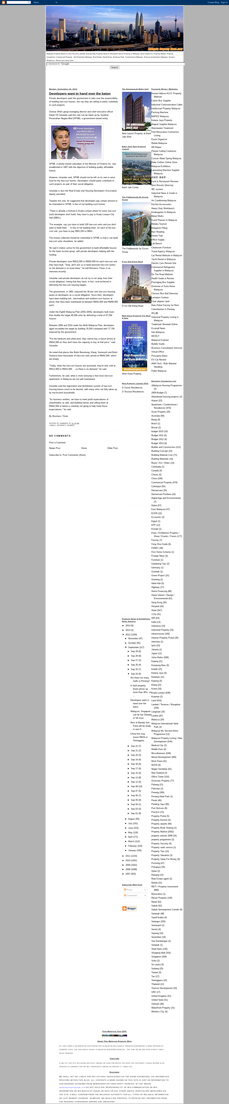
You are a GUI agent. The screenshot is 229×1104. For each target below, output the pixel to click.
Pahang (155, 784)
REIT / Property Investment (164, 886)
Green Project (158, 575)
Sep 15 (134, 773)
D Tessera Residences (133, 391)
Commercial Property (161, 482)
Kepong (155, 681)
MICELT (155, 336)
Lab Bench (156, 243)
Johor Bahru (157, 657)
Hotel (153, 610)
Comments (131, 895)
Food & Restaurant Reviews (165, 181)
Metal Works (157, 216)
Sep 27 (134, 660)
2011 (128, 856)
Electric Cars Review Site (163, 263)
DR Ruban (156, 147)
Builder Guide (157, 344)
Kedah (154, 669)
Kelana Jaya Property (161, 120)
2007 (128, 874)
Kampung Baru (158, 665)
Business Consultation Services (166, 348)
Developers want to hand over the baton (80, 93)
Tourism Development (162, 988)
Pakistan (155, 788)
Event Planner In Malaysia (164, 220)
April (130, 837)
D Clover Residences (132, 387)
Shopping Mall (158, 953)
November (133, 638)
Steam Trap (157, 235)
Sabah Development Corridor (165, 909)
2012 (128, 634)
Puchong (155, 863)
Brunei (154, 427)
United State (157, 1000)
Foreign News (158, 556)
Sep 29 (134, 651)
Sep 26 (134, 665)
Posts (129, 890)
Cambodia (156, 466)
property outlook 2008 (161, 835)
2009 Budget (157, 392)
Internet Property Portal (162, 638)
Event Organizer (159, 139)
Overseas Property (160, 780)
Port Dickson (157, 808)
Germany (155, 567)
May (130, 832)
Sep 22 (134, 746)
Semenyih (156, 925)
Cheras (154, 474)
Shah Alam (156, 949)
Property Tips (157, 851)
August (132, 819)
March (131, 841)
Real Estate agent (160, 878)
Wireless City (157, 1011)
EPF (153, 525)
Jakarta (155, 649)
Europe (154, 529)
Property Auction (159, 820)
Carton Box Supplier (161, 100)
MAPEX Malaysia (160, 116)
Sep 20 (134, 755)
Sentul (154, 929)
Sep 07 (134, 791)
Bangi (154, 419)
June (131, 828)
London (154, 715)
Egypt (154, 521)
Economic (156, 517)
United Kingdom (159, 996)
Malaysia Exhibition (160, 166)
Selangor (155, 921)
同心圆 (154, 313)
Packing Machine (159, 112)
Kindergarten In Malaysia (163, 212)
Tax (153, 976)
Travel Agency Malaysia (163, 251)
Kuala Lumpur (158, 692)
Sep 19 (134, 759)
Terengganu (157, 980)
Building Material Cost (162, 455)
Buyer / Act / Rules (160, 463)
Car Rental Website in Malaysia (166, 255)
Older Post (112, 448)
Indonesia (156, 626)
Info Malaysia (157, 332)
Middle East (157, 749)
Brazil (154, 423)
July (130, 823)
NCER (154, 765)
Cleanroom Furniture (161, 247)
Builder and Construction (163, 447)
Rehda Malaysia (159, 143)
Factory (155, 540)
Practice (155, 812)
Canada (155, 470)
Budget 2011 (157, 435)
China (154, 478)
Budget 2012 (157, 439)
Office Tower (157, 776)
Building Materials (160, 459)
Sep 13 (134, 777)
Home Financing (159, 591)
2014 (128, 625)
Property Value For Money (164, 859)
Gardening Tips (158, 563)
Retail (154, 902)
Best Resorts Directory (162, 185)
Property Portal (158, 816)
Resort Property (159, 898)
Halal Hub (156, 583)
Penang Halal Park (160, 796)
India (153, 622)
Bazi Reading (157, 232)
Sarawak (155, 913)
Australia (155, 416)
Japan (154, 653)
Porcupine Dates (159, 356)
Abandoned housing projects (165, 396)
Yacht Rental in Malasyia (163, 259)
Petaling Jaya (158, 804)
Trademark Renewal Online (164, 324)
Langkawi (155, 711)
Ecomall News (158, 328)
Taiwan (154, 972)
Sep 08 (134, 786)
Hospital (155, 606)
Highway (155, 587)
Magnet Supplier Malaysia (164, 124)
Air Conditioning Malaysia (163, 200)
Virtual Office (157, 352)
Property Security (159, 843)
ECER (154, 513)
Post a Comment (57, 442)
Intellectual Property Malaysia (165, 108)
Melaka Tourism (159, 224)
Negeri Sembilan (159, 769)
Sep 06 (134, 795)
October (132, 643)
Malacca (155, 719)
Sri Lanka (156, 964)
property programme (161, 839)
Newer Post (54, 448)
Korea (154, 688)
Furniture (155, 560)
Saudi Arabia (157, 917)
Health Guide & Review (162, 278)
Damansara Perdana (161, 494)
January (132, 850)
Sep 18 (134, 764)
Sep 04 (134, 804)
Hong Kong (156, 602)
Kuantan (155, 696)
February (132, 846)
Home (84, 448)
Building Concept (159, 451)
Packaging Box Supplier (163, 282)
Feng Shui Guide (159, 544)
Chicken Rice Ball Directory (164, 293)
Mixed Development (161, 757)
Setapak (155, 945)
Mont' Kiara (156, 761)
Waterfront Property (160, 1007)
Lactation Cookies (160, 297)
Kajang (154, 661)
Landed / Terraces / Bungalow (165, 704)
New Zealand (157, 773)
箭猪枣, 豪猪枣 (158, 177)
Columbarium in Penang (163, 309)
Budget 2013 (157, 443)
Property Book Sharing (162, 828)
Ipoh (153, 645)
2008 (128, 869)
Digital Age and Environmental (166, 498)
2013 (128, 630)
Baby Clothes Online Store (164, 162)
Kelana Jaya (157, 673)
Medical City (157, 745)
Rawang (155, 875)
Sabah (154, 905)
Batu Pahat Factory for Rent (165, 305)
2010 (128, 860)
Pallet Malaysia (158, 371)
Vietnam (155, 1004)
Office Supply (158, 239)
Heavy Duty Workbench (162, 208)
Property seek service (162, 847)
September (133, 647)
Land (153, 700)
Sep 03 (134, 809)
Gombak (155, 571)
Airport (154, 400)
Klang (154, 685)
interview (155, 641)
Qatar (154, 871)
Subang (155, 968)
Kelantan (155, 677)
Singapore (156, 956)
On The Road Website (162, 274)
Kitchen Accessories (161, 204)
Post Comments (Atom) (74, 455)
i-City (153, 614)
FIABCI (155, 548)
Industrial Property (160, 630)
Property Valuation (160, 855)
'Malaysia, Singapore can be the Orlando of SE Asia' (140, 714)
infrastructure (157, 634)
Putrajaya (156, 867)
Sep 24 (134, 674)
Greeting (155, 579)
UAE (153, 992)
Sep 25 (134, 669)
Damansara (156, 490)
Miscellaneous (158, 753)
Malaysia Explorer (160, 340)
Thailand (155, 984)
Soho (153, 960)
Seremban (156, 937)
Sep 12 (134, 782)
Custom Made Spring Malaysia (166, 158)
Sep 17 (134, 768)
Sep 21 (134, 750)
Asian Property (158, 412)
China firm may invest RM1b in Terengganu (139, 737)
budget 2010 (157, 431)
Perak (154, 800)
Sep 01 (134, 813)
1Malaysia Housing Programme (166, 385)
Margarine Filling (159, 228)
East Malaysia (158, 509)
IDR (153, 618)
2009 (128, 865)
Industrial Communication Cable (166, 104)
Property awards (159, 824)
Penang (155, 792)
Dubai (154, 505)
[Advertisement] (114, 76)
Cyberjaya (156, 486)
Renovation (156, 894)
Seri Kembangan (159, 941)
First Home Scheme (161, 552)
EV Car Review (158, 359)
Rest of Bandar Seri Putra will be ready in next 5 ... (140, 726)
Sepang (155, 933)
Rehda (154, 882)
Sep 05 (134, 800)
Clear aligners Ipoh (160, 301)
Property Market (66, 425)
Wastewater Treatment (162, 128)
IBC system (157, 189)
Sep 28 (134, 656)
